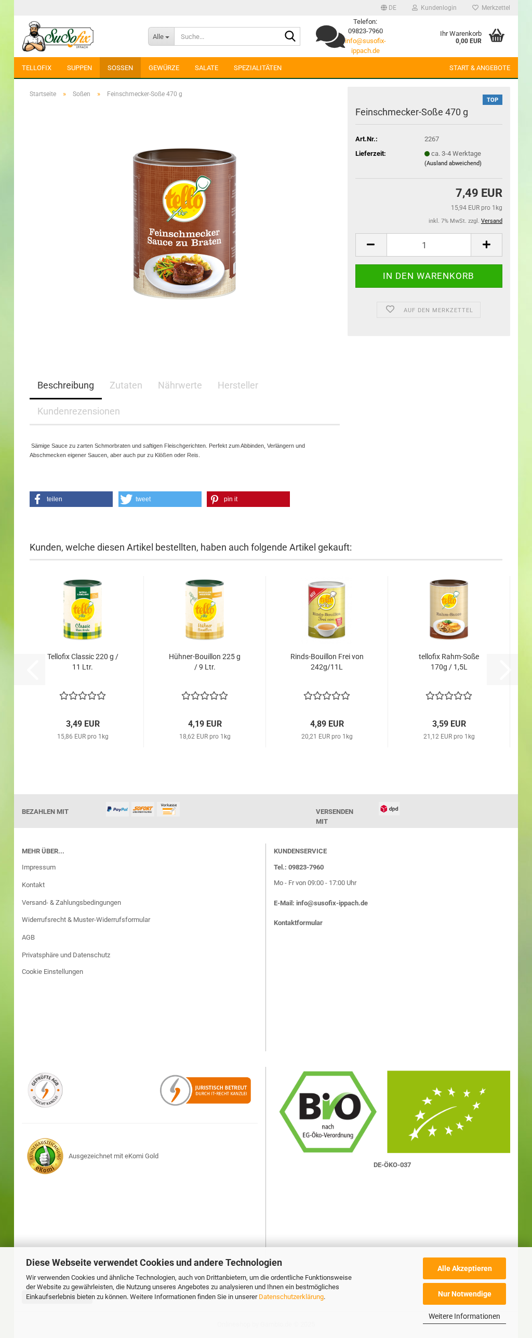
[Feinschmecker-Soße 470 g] (184, 223)
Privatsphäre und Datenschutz (66, 955)
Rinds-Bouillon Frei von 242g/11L (327, 661)
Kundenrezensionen (78, 411)
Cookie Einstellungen (52, 971)
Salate (206, 68)
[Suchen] (290, 37)
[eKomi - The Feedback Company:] (45, 1156)
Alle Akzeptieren (464, 1268)
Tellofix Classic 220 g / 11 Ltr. (82, 661)
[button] (388, 8)
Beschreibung (65, 385)
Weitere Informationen (464, 1316)
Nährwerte (180, 385)
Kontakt (33, 885)
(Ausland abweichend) (453, 163)
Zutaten (126, 385)
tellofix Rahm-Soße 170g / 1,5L (449, 661)
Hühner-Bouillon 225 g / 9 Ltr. (205, 661)
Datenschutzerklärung (291, 1297)
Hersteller (238, 385)
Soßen (120, 68)
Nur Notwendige (464, 1294)
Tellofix (36, 68)
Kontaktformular (298, 923)
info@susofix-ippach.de (332, 903)
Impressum (39, 867)
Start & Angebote (479, 68)
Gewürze (164, 68)
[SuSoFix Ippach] (77, 36)
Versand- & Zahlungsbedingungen (71, 902)
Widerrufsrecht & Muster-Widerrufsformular (86, 920)
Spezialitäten (258, 68)
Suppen (79, 68)
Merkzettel (494, 7)
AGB (28, 937)
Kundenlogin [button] (437, 7)
